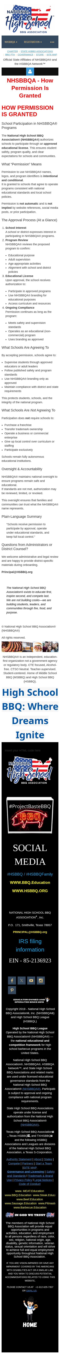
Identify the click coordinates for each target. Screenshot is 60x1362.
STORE (40, 54)
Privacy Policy (23, 1180)
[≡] (52, 42)
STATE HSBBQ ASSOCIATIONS (37, 51)
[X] (22, 981)
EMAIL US (31, 1290)
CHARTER (12, 51)
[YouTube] (31, 981)
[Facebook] (12, 981)
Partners (27, 1163)
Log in (30, 72)
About (38, 1159)
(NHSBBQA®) (31, 1088)
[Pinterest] (12, 990)
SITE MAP (52, 54)
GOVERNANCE (25, 54)
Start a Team (44, 1163)
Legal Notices (43, 1180)
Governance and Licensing (25, 1171)
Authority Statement (19, 1159)
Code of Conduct (29, 1184)
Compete (14, 1163)
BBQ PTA (10, 54)
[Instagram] (41, 981)
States (48, 1159)
